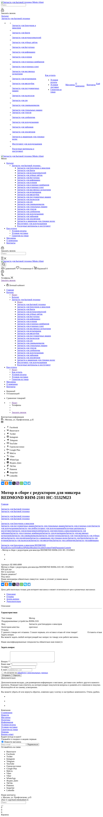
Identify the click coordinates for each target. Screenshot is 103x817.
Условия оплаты (19, 231)
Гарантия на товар (20, 236)
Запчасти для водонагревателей (31, 173)
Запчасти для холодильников (30, 214)
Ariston (48, 548)
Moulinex (34, 548)
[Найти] (2, 8)
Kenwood (10, 548)
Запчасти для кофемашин (28, 180)
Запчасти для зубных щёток (30, 175)
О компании (12, 240)
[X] (14, 483)
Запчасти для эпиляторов (28, 219)
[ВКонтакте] (2, 483)
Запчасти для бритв (26, 170)
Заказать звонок (8, 280)
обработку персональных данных (32, 673)
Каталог (10, 163)
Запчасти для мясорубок (28, 194)
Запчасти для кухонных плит (30, 187)
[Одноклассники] (6, 483)
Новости (5, 715)
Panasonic (60, 548)
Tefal (17, 548)
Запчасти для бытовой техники (26, 165)
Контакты (10, 243)
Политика (5, 720)
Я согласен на (26, 673)
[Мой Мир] (10, 483)
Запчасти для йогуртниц (28, 177)
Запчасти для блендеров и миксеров (33, 168)
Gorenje (67, 548)
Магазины (11, 238)
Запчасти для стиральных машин (32, 206)
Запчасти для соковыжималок (30, 204)
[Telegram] (29, 483)
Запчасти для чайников (27, 216)
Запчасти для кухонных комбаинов (33, 185)
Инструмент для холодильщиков (32, 223)
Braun (3, 548)
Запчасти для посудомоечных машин (34, 197)
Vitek (53, 548)
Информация (7, 722)
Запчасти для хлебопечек (28, 211)
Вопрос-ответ (7, 734)
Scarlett (41, 548)
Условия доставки (20, 233)
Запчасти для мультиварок (29, 192)
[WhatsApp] (21, 483)
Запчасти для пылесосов (28, 199)
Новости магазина (12, 742)
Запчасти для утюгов (26, 209)
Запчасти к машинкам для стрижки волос (36, 221)
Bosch (21, 548)
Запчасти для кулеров (27, 182)
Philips (27, 548)
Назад (14, 295)
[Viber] (17, 483)
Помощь (5, 732)
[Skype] (25, 483)
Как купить (11, 228)
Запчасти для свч (25, 202)
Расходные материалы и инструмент (34, 226)
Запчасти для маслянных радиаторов (34, 190)
